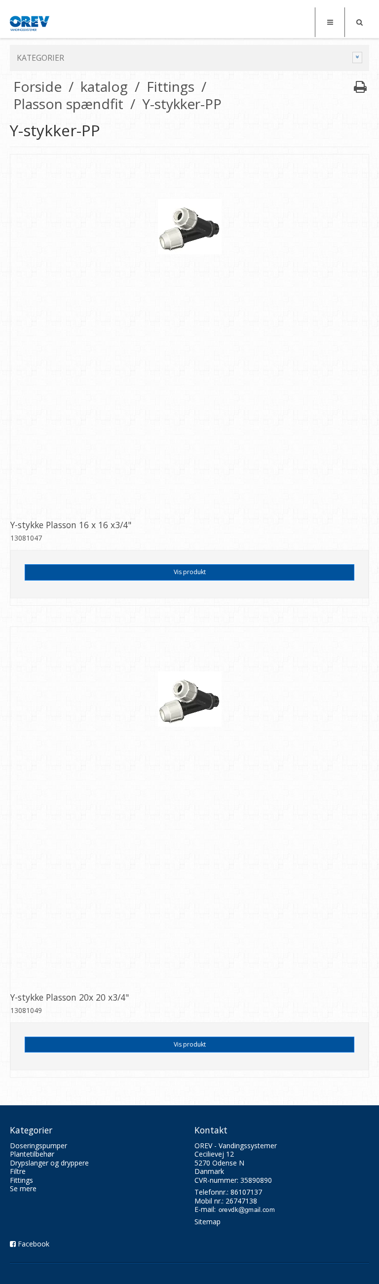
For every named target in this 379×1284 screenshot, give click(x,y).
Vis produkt (190, 572)
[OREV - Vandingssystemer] (29, 23)
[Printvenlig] (360, 86)
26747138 (241, 1201)
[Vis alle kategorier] (357, 57)
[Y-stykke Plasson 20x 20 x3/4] (189, 806)
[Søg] (359, 22)
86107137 (246, 1192)
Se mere (23, 1188)
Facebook (33, 1243)
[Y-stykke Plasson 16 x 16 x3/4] (189, 334)
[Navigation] (329, 22)
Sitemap (207, 1221)
